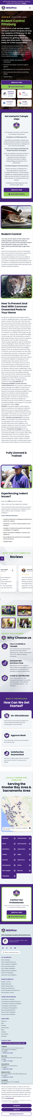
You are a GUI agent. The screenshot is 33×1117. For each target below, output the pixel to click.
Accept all (16, 1105)
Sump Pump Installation (8, 1014)
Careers (3, 1032)
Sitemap (3, 1036)
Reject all (16, 1109)
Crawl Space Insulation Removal (10, 1001)
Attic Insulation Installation (9, 964)
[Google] (6, 947)
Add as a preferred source (12, 952)
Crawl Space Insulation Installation (11, 1003)
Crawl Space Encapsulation (9, 1008)
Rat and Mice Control (7, 992)
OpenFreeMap (11, 828)
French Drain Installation (8, 1012)
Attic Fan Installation (7, 973)
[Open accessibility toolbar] (2, 558)
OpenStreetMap (6, 829)
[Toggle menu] (30, 7)
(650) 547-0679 (8, 1077)
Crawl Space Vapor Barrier (9, 1006)
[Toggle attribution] (30, 828)
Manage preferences (16, 1114)
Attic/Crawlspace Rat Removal (10, 990)
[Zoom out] (29, 801)
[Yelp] (11, 947)
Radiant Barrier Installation (9, 971)
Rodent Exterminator (7, 986)
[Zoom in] (29, 798)
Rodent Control (5, 982)
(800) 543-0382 (16, 82)
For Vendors (4, 1034)
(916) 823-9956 (8, 1069)
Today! (23, 3)
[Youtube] (15, 947)
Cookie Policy (15, 1102)
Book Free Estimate (17, 87)
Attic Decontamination (8, 966)
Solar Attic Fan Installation (9, 975)
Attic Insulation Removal (8, 962)
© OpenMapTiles (19, 828)
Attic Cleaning (5, 960)
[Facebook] (2, 947)
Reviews (3, 1025)
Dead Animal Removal (7, 988)
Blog (2, 1030)
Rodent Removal (6, 984)
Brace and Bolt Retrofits (8, 1010)
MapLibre (5, 828)
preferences (10, 1098)
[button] (15, 816)
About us (4, 1021)
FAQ (2, 1023)
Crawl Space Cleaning (7, 999)
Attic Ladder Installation (8, 968)
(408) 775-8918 (8, 1061)
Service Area (5, 1027)
